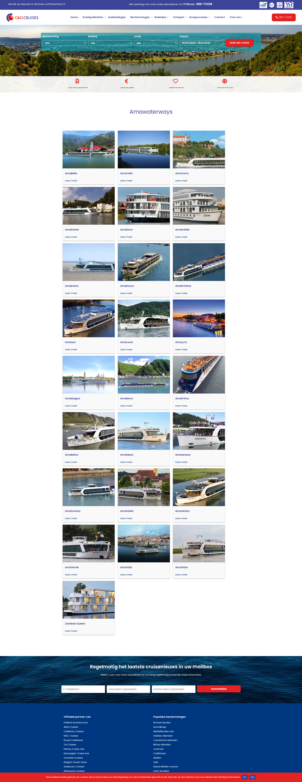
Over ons (235, 17)
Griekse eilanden (163, 735)
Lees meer (71, 180)
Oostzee (158, 749)
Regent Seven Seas (75, 762)
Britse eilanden (162, 744)
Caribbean (159, 753)
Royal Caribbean (73, 740)
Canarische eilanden (165, 740)
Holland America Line (76, 722)
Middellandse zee (163, 731)
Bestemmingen (140, 17)
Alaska (157, 757)
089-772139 (204, 4)
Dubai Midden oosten (165, 766)
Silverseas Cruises (74, 771)
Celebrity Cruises (74, 731)
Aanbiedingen (117, 17)
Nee (252, 777)
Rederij (92, 36)
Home (74, 17)
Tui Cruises (70, 744)
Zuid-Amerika (161, 771)
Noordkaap (159, 727)
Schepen (178, 17)
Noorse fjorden (162, 722)
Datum (184, 36)
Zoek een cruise (239, 42)
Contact (219, 17)
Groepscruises (198, 17)
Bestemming (50, 36)
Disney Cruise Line (74, 749)
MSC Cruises (71, 735)
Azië (155, 762)
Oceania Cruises (73, 757)
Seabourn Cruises (74, 766)
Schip (137, 36)
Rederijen (160, 17)
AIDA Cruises (71, 727)
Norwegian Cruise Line (76, 753)
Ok (244, 777)
